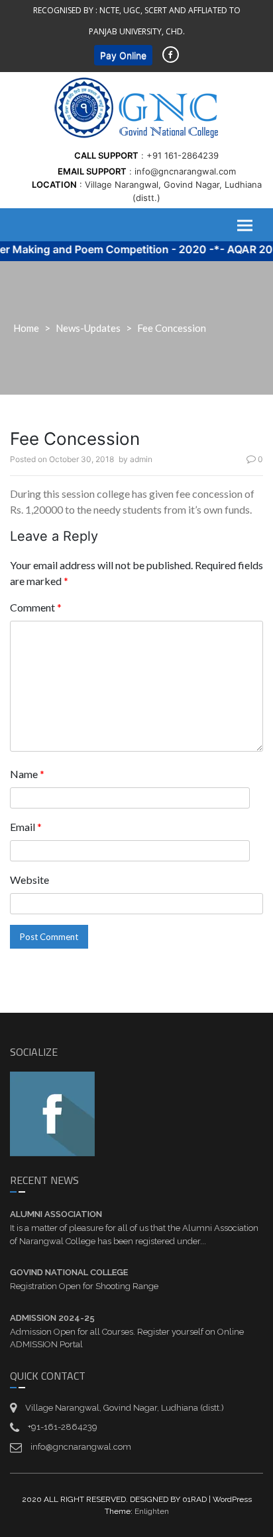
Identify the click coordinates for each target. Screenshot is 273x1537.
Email (26, 826)
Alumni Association (56, 1214)
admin (141, 459)
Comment (36, 607)
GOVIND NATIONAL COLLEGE (69, 1272)
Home (26, 328)
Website (29, 879)
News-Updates (88, 328)
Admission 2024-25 (52, 1318)
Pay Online (123, 55)
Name (27, 774)
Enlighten (152, 1511)
